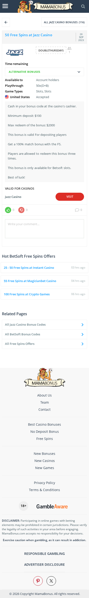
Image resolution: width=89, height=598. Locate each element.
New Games (44, 468)
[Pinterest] (37, 580)
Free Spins (44, 438)
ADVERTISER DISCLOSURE (44, 564)
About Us (44, 395)
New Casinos (44, 460)
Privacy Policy (44, 482)
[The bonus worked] (8, 210)
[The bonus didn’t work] (21, 210)
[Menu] (5, 6)
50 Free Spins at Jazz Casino (28, 34)
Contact (44, 409)
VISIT (69, 197)
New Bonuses (44, 453)
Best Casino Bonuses (44, 424)
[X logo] (51, 580)
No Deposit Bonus (44, 431)
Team (44, 402)
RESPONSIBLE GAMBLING (44, 553)
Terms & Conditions (44, 490)
